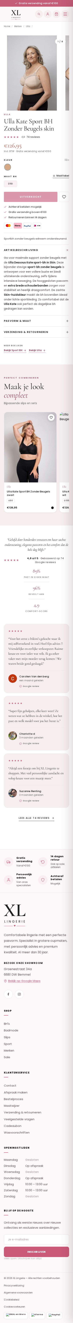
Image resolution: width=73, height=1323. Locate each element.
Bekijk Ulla (35, 350)
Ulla (28, 26)
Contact (10, 1085)
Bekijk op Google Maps (24, 981)
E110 (10, 183)
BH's (7, 1024)
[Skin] (8, 167)
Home (7, 26)
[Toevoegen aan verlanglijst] (64, 197)
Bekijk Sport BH (13, 350)
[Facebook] (8, 994)
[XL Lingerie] (12, 14)
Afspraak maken (15, 1092)
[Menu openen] (65, 14)
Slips (7, 1037)
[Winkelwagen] (56, 14)
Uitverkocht (31, 196)
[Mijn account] (48, 14)
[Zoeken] (39, 14)
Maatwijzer (11, 1106)
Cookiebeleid (11, 1299)
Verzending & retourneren (26, 332)
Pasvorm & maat (17, 321)
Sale (7, 1057)
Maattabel (62, 175)
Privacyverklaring (14, 1285)
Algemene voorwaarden (18, 1292)
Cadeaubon (12, 1126)
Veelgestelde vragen (19, 1119)
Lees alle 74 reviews (34, 818)
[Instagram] (19, 994)
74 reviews (33, 137)
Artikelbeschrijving (21, 250)
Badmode (11, 1030)
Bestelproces (13, 1099)
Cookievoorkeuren (14, 1306)
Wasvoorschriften (17, 1132)
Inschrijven (36, 1252)
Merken (18, 26)
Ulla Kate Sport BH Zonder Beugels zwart (28, 493)
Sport (8, 1044)
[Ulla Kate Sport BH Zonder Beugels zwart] (30, 447)
